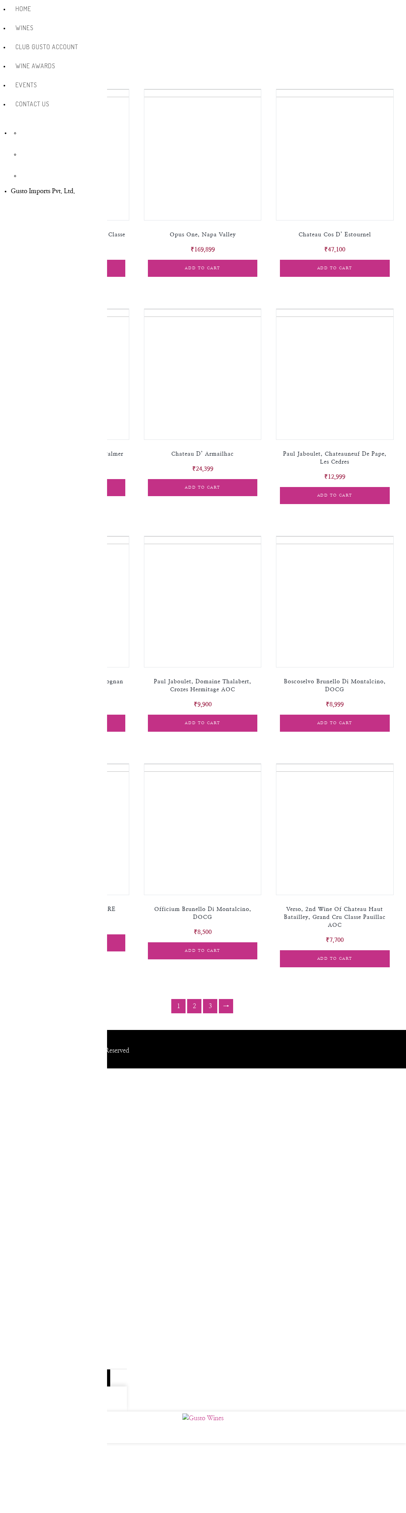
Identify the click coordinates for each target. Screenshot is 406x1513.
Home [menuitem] (23, 9)
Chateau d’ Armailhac (202, 454)
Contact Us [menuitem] (32, 104)
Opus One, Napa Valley (203, 235)
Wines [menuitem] (24, 28)
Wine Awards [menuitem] (35, 66)
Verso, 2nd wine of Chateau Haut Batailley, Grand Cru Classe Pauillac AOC (335, 917)
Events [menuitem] (26, 85)
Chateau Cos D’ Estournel (335, 235)
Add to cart (202, 268)
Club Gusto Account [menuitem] (46, 47)
